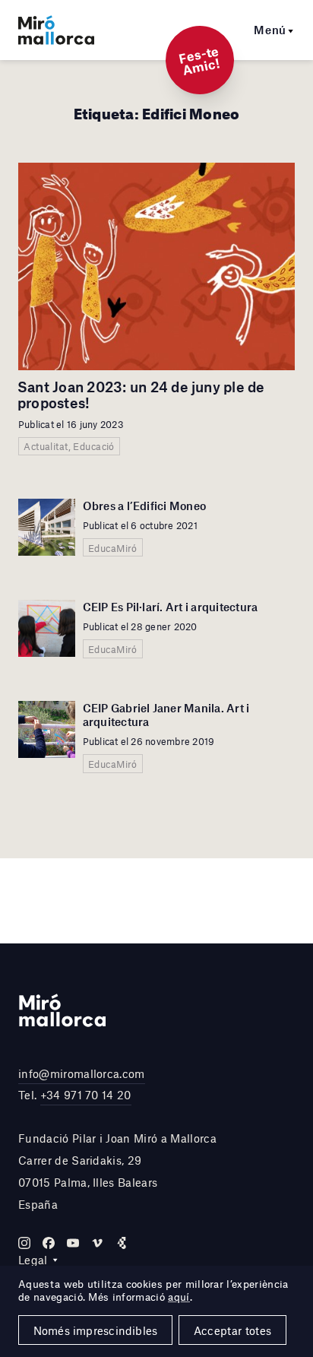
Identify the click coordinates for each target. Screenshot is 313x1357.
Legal (33, 1260)
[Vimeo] (97, 1243)
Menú (270, 29)
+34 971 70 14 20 (85, 1095)
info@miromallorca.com (81, 1073)
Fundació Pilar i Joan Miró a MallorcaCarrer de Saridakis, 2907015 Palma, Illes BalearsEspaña (117, 1170)
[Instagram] (24, 1243)
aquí (178, 1297)
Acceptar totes (232, 1330)
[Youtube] (73, 1243)
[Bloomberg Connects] (121, 1243)
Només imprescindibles (95, 1330)
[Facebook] (49, 1243)
